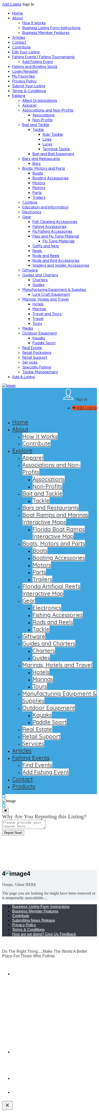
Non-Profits (42, 119)
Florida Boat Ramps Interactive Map (58, 533)
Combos (29, 202)
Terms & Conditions (29, 90)
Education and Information (45, 207)
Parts (37, 192)
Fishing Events (31, 757)
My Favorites (23, 76)
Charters (40, 279)
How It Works (34, 22)
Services (30, 362)
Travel (37, 318)
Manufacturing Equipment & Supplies (54, 289)
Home (17, 13)
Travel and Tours (47, 313)
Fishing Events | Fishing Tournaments (43, 56)
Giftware (30, 270)
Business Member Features (46, 32)
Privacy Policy (24, 81)
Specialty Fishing (36, 367)
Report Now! (13, 833)
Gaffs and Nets (45, 245)
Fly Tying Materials (59, 241)
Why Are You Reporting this (44, 816)
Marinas (39, 308)
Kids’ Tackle (53, 134)
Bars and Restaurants (41, 158)
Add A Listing (23, 376)
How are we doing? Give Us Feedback (44, 934)
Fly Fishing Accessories (52, 231)
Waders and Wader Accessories (60, 265)
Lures (47, 144)
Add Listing (11, 4)
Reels (37, 250)
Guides (38, 284)
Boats (37, 173)
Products (23, 786)
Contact (19, 42)
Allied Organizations (39, 100)
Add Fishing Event (37, 61)
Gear (26, 216)
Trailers (38, 197)
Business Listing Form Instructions (51, 27)
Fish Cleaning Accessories (54, 221)
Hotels (38, 304)
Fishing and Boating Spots (34, 66)
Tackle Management (40, 371)
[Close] (5, 810)
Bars (36, 163)
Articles (18, 37)
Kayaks (38, 338)
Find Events (37, 765)
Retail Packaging (36, 352)
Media (27, 328)
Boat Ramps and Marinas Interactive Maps (55, 518)
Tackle (38, 129)
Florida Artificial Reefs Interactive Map (51, 590)
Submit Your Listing (28, 85)
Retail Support (34, 357)
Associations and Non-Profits (47, 110)
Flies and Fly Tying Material (55, 236)
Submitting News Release (33, 920)
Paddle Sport (44, 342)
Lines (47, 139)
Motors (38, 182)
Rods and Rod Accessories (55, 260)
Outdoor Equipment (39, 333)
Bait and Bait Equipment (53, 153)
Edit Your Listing (26, 52)
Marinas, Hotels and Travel (45, 299)
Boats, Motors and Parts (43, 168)
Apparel (29, 105)
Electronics (31, 211)
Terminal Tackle (56, 148)
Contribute (21, 47)
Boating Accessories (50, 178)
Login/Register (25, 71)
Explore (18, 95)
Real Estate (32, 347)
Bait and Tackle (35, 124)
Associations (43, 115)
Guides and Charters (40, 275)
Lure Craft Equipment (51, 294)
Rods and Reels (45, 255)
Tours (37, 323)
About (17, 18)
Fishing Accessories (49, 226)
